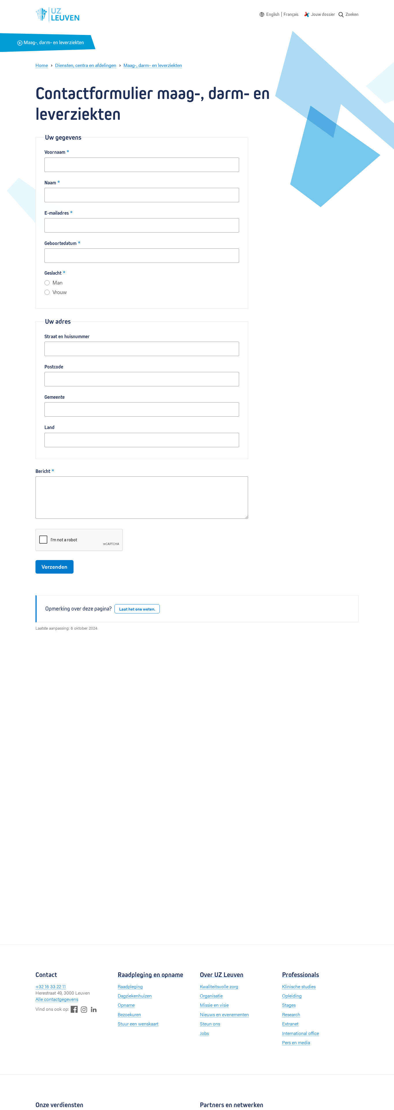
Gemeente (54, 397)
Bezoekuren (129, 1014)
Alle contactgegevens (56, 999)
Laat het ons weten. (137, 609)
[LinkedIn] (93, 1009)
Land (49, 427)
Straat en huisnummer (67, 337)
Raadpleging (130, 986)
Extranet (290, 1023)
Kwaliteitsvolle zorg (219, 986)
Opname (126, 1005)
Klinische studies (299, 986)
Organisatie (211, 995)
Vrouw (59, 291)
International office (300, 1033)
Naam (50, 183)
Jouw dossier (323, 14)
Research (291, 1014)
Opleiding (292, 995)
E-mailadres (56, 213)
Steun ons (210, 1023)
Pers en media (296, 1042)
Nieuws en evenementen (224, 1014)
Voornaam (54, 152)
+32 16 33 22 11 (50, 986)
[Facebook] (74, 1009)
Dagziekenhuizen (135, 995)
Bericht (42, 471)
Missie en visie (214, 1005)
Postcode (53, 367)
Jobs (204, 1033)
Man (57, 282)
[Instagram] (83, 1009)
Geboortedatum (60, 243)
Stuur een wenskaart (138, 1023)
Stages (289, 1005)
